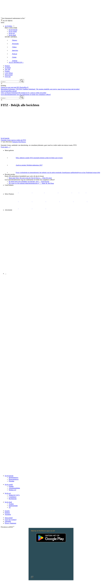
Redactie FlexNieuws (19, 142)
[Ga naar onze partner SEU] (25, 201)
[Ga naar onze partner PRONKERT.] (39, 201)
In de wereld (9, 484)
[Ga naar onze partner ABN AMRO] (12, 208)
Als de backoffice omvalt (9, 91)
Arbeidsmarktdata (14, 488)
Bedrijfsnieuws (13, 477)
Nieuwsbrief (9, 75)
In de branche (5, 138)
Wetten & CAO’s (14, 495)
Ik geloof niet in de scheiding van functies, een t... (29, 181)
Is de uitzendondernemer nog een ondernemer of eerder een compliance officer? (26, 94)
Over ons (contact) (10, 519)
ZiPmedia (8, 521)
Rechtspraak (13, 498)
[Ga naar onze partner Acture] (25, 192)
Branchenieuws (14, 479)
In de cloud (8, 502)
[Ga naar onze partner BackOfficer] (38, 192)
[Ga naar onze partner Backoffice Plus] (12, 192)
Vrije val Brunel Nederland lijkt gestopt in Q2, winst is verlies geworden (23, 93)
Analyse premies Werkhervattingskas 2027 (29, 165)
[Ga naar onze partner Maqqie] (67, 201)
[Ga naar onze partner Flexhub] (12, 201)
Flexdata (11, 481)
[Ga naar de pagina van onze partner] (18, 285)
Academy (8, 67)
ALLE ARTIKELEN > (16, 62)
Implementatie (13, 505)
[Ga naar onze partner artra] (80, 201)
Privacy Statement (10, 523)
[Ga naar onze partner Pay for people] (39, 208)
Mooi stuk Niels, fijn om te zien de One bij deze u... (30, 178)
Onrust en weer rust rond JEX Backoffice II (14, 87)
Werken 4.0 (12, 490)
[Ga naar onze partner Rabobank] (94, 201)
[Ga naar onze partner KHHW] (82, 192)
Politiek (11, 486)
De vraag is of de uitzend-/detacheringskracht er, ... (31, 183)
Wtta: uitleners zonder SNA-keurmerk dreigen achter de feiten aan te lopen (39, 158)
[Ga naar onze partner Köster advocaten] (25, 208)
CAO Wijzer (9, 73)
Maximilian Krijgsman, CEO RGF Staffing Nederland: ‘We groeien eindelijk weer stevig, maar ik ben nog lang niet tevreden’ (40, 89)
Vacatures (8, 514)
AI (9, 507)
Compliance (12, 497)
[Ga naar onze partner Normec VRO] (53, 201)
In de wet (8, 493)
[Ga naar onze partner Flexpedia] (65, 192)
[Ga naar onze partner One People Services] (51, 192)
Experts (7, 71)
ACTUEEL (8, 26)
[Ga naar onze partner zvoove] (93, 192)
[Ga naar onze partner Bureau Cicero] (75, 192)
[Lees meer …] (5, 147)
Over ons (8, 76)
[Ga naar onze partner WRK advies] (52, 208)
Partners (7, 66)
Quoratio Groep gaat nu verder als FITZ (13, 140)
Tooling (11, 504)
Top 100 (7, 69)
